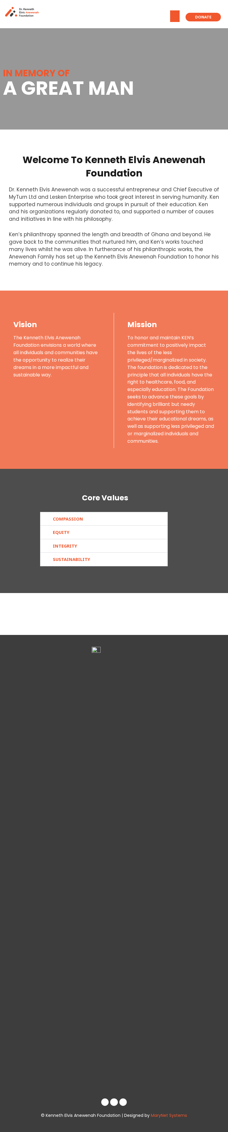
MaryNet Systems (169, 1115)
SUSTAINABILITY (71, 559)
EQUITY (61, 532)
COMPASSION (68, 519)
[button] (175, 16)
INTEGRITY (65, 546)
